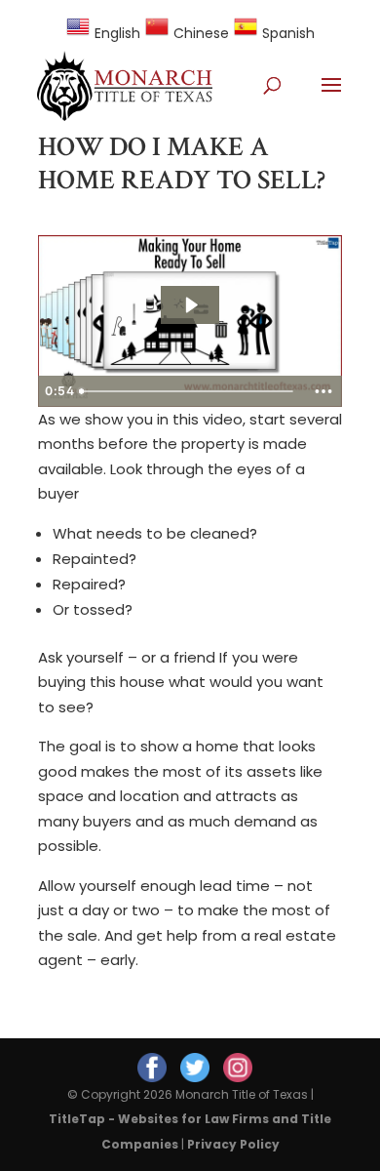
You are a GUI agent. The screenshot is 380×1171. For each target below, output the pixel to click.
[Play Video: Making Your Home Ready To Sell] (190, 305)
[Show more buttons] (323, 391)
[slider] (189, 391)
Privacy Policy (233, 1144)
